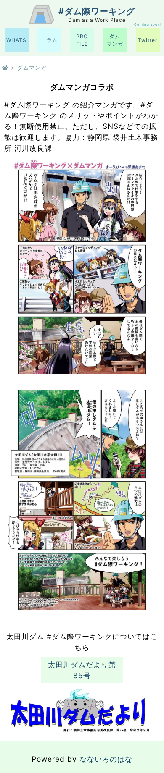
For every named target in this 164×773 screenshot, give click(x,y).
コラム (49, 40)
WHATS (16, 40)
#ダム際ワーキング (96, 11)
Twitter (147, 40)
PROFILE (82, 40)
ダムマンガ (115, 40)
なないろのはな (105, 759)
